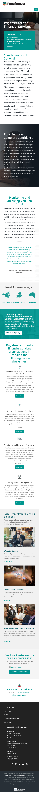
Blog (6, 715)
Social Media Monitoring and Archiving (19, 39)
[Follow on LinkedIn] (19, 764)
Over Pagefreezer (11, 718)
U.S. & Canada (6, 302)
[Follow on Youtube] (23, 764)
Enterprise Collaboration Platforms (19, 628)
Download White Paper (14, 333)
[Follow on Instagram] (26, 764)
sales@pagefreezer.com (19, 695)
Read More (19, 396)
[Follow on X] (15, 764)
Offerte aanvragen (20, 671)
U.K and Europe (19, 302)
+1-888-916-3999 (23, 693)
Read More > (8, 561)
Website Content (11, 551)
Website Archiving (12, 37)
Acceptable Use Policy (19, 775)
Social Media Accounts (14, 590)
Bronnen (7, 711)
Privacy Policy (7, 775)
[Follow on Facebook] (12, 764)
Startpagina (9, 707)
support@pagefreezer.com (17, 727)
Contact (7, 722)
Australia (32, 302)
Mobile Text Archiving (13, 41)
